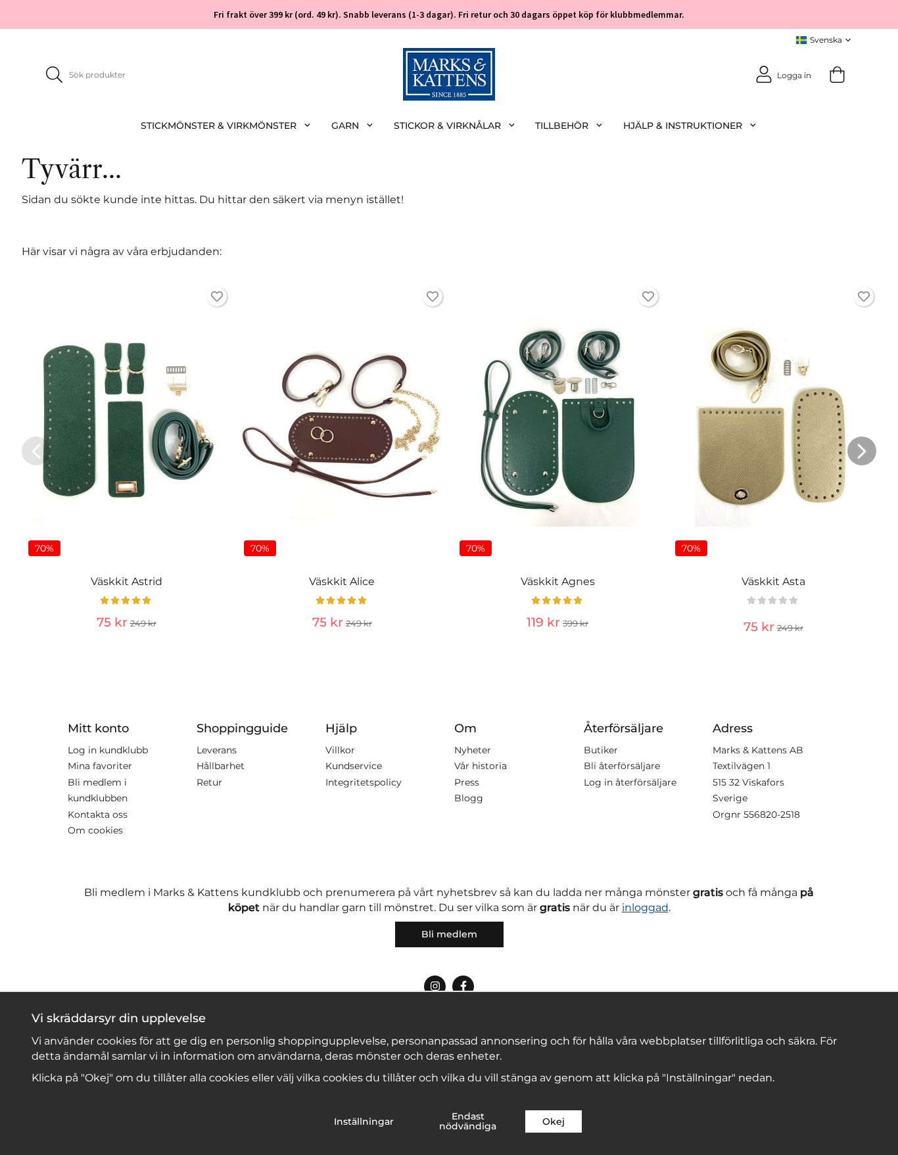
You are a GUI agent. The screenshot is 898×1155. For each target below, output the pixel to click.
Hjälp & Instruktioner (682, 125)
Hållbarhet (221, 766)
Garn (345, 125)
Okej (553, 1121)
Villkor (340, 750)
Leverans (217, 750)
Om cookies (95, 830)
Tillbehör (561, 125)
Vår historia (480, 766)
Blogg (468, 798)
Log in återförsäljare (630, 782)
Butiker (601, 750)
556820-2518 (772, 814)
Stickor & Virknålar (447, 125)
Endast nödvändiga (467, 1120)
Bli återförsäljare (622, 766)
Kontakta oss (98, 814)
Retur (209, 782)
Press (466, 782)
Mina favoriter (100, 766)
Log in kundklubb (108, 750)
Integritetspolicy (363, 782)
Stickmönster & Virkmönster (218, 125)
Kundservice (353, 766)
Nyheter (472, 750)
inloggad (645, 907)
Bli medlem (449, 934)
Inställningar (364, 1121)
